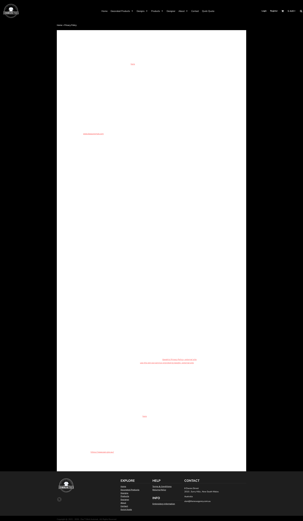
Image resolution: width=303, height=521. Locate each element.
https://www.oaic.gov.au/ (102, 452)
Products (125, 496)
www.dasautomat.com (93, 133)
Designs (124, 493)
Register (274, 11)
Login (264, 11)
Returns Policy (159, 490)
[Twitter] (59, 499)
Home (59, 25)
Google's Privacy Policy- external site (179, 359)
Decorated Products (130, 490)
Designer (125, 499)
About (123, 503)
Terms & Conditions (162, 486)
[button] (122, 11)
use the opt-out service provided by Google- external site (167, 363)
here (133, 64)
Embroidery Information (163, 504)
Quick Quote (126, 509)
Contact (124, 506)
